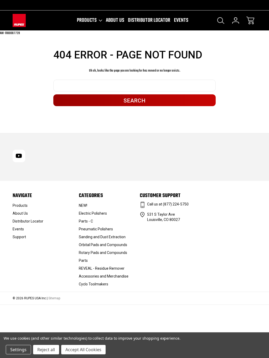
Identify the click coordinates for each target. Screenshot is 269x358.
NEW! (83, 205)
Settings (18, 349)
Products (87, 20)
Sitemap (54, 298)
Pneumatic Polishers (96, 229)
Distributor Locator (149, 20)
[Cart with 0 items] (250, 20)
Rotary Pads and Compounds (103, 253)
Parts (83, 260)
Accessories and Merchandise (103, 276)
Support (19, 237)
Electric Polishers (93, 213)
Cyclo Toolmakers (93, 284)
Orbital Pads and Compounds (103, 245)
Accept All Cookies (83, 349)
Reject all (46, 349)
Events (181, 20)
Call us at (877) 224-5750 (168, 204)
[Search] (221, 20)
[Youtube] (15, 5)
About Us (115, 20)
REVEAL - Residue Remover (102, 268)
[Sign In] (236, 20)
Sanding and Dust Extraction (102, 237)
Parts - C (86, 221)
